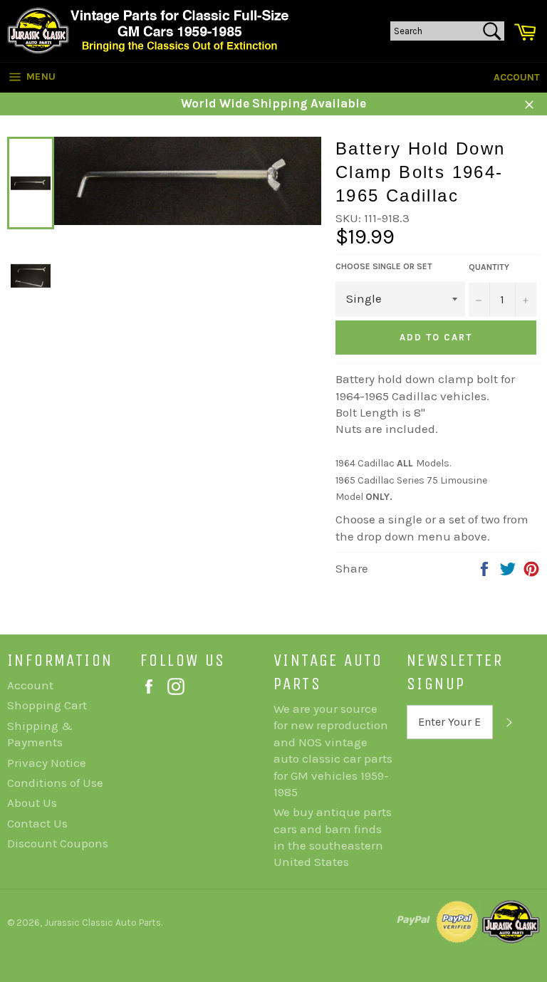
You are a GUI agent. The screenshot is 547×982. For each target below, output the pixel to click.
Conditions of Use (55, 782)
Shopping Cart (47, 705)
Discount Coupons (57, 843)
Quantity (489, 267)
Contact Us (37, 823)
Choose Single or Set (383, 266)
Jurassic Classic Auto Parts (102, 922)
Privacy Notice (46, 763)
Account (517, 77)
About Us (32, 802)
